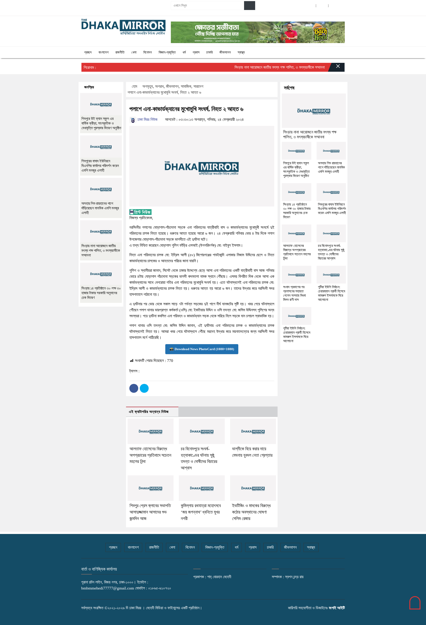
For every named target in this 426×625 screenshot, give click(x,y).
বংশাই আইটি (337, 608)
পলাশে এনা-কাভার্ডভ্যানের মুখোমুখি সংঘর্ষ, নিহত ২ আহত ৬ (164, 92)
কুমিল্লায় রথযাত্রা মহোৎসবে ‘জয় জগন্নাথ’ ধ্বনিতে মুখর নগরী (201, 512)
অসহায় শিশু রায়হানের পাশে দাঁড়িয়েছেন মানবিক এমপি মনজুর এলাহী (100, 208)
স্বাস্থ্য (241, 52)
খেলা (133, 52)
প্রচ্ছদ (88, 52)
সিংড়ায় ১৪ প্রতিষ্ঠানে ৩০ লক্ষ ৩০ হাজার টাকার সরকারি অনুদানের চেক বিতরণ (101, 293)
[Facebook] (133, 388)
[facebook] (310, 5)
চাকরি (209, 52)
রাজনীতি (119, 52)
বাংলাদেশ (103, 52)
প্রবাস (196, 52)
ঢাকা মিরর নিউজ (147, 119)
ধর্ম (184, 52)
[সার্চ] (249, 5)
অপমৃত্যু (147, 86)
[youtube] (334, 5)
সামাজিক (186, 86)
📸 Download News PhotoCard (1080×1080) (202, 349)
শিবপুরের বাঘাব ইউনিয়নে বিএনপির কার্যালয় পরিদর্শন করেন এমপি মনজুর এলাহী (100, 166)
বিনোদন (147, 52)
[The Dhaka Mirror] (123, 27)
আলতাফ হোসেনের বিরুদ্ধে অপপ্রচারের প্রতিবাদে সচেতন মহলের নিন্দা (150, 455)
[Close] (334, 68)
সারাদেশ (198, 86)
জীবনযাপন (225, 52)
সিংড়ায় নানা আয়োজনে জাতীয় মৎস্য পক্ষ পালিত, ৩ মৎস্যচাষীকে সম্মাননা (269, 67)
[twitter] (322, 5)
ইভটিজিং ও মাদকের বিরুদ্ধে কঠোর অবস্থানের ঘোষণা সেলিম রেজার (251, 512)
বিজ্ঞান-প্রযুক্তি (167, 52)
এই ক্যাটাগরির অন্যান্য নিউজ (149, 412)
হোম (134, 86)
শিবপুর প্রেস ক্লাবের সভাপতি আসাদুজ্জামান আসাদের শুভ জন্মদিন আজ (150, 512)
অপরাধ (159, 86)
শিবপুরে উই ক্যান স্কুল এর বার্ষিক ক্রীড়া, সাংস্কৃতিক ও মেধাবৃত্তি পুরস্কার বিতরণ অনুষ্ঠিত (101, 123)
